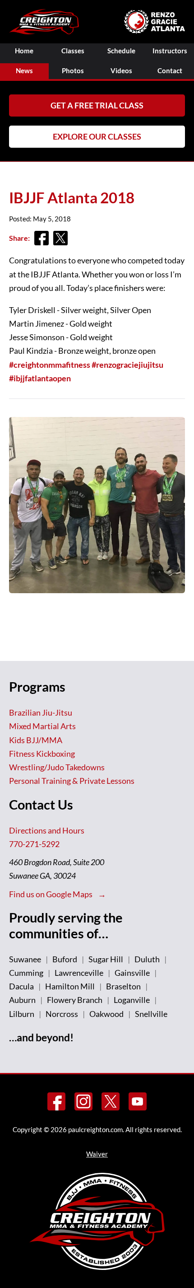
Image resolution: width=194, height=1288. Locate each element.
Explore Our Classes (97, 136)
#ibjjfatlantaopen (40, 378)
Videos (121, 71)
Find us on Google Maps (51, 894)
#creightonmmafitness (49, 365)
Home (24, 51)
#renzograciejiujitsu (127, 365)
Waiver (97, 1154)
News (24, 71)
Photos (73, 71)
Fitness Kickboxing (42, 754)
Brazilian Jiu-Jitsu (40, 712)
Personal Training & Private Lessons (71, 781)
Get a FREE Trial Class (97, 105)
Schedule (121, 51)
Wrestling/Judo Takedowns (57, 767)
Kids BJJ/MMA (35, 740)
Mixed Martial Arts (42, 726)
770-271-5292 (34, 844)
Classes (72, 51)
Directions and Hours (46, 830)
